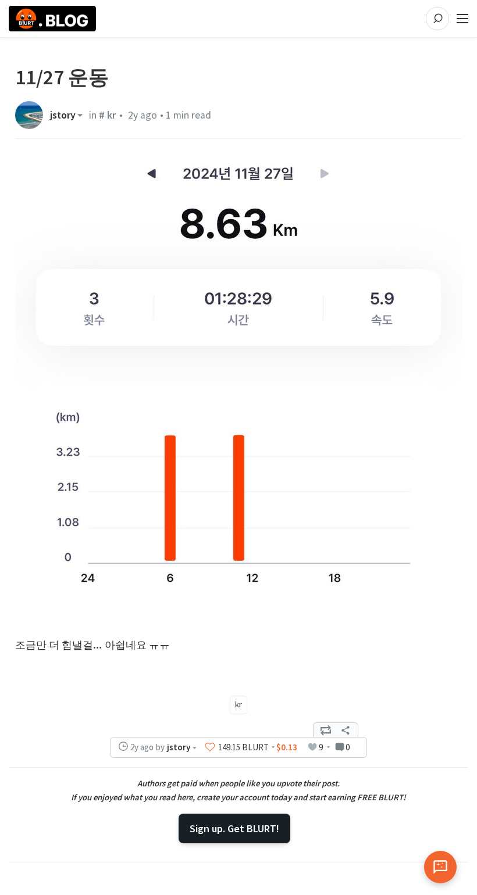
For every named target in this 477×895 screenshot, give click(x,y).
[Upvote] (210, 747)
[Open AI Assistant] (440, 867)
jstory (63, 115)
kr (238, 704)
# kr (107, 115)
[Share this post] (345, 730)
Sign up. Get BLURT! (234, 828)
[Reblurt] (326, 730)
